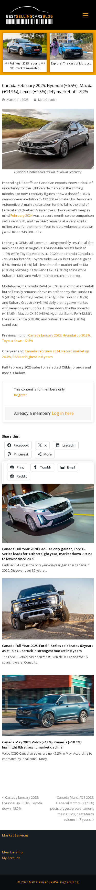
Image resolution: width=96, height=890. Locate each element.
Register (20, 395)
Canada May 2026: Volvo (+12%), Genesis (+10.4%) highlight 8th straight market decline (41, 745)
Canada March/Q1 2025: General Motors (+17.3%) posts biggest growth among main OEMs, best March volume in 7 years (72, 808)
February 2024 (21, 215)
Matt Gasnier (47, 99)
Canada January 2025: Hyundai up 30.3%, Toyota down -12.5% (22, 803)
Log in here (63, 413)
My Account (11, 857)
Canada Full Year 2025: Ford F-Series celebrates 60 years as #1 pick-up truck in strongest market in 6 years (47, 648)
